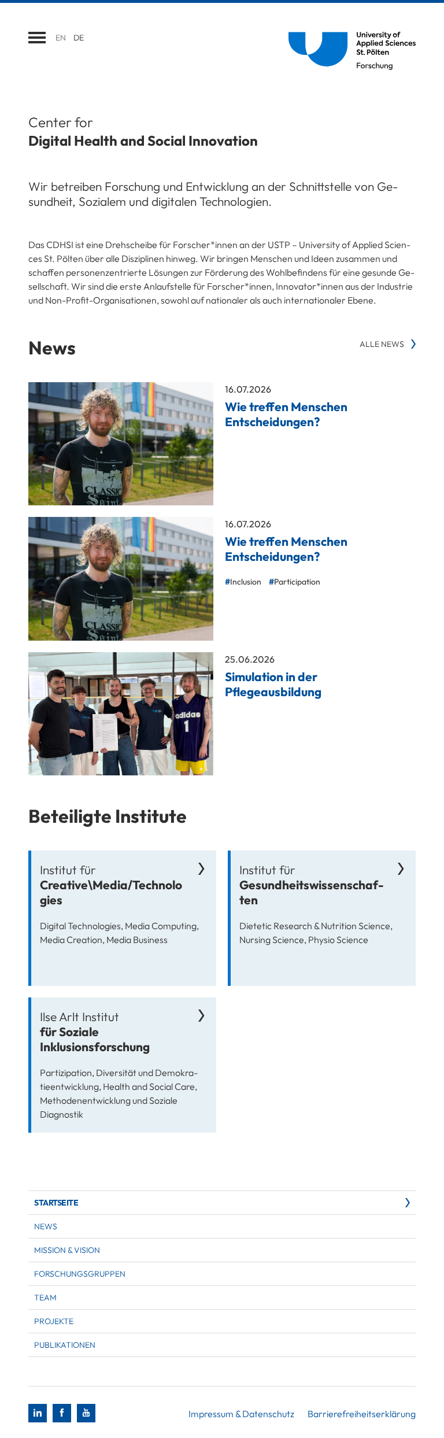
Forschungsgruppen (79, 1274)
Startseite (56, 1202)
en (61, 37)
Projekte (53, 1321)
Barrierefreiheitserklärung (362, 1413)
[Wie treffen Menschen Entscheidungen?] (120, 443)
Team (45, 1297)
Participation (297, 581)
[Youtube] (86, 1413)
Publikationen (64, 1345)
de (78, 37)
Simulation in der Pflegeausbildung (273, 684)
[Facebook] (62, 1413)
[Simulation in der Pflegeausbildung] (120, 713)
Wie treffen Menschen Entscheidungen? (286, 414)
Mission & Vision (67, 1250)
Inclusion (245, 581)
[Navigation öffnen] (37, 37)
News (45, 1226)
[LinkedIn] (37, 1413)
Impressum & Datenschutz (241, 1413)
